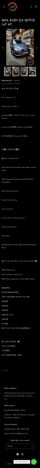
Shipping (4, 83)
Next (36, 48)
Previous (3, 48)
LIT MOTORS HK (16, 464)
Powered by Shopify (28, 464)
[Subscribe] (32, 446)
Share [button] (6, 370)
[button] (4, 6)
